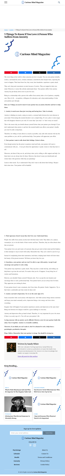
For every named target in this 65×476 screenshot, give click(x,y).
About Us (45, 450)
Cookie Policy (45, 464)
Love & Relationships (39, 387)
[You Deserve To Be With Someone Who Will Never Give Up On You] (47, 378)
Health (7, 387)
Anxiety (11, 30)
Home (6, 30)
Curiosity (17, 461)
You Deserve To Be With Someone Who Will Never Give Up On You (47, 391)
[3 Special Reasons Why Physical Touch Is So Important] (47, 404)
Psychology (8, 414)
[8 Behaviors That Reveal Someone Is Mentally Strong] (18, 404)
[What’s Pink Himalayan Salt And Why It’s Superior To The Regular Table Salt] (18, 378)
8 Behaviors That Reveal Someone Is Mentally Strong (17, 417)
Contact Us (44, 453)
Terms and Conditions (45, 457)
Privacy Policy (44, 461)
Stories (36, 414)
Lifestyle (17, 453)
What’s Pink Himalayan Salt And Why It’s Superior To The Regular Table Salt (18, 391)
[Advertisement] (32, 17)
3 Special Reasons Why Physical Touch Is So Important (45, 417)
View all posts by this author (28, 356)
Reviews (17, 464)
